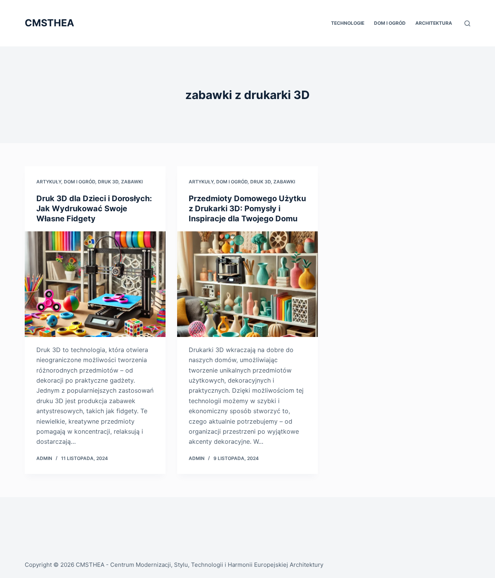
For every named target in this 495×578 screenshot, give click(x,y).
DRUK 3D (108, 182)
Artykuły (48, 182)
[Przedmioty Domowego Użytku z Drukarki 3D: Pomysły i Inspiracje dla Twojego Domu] (247, 284)
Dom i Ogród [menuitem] (390, 23)
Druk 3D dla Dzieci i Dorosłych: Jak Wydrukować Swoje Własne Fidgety (94, 208)
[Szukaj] (467, 23)
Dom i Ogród (79, 182)
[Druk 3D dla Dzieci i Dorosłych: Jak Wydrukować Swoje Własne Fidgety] (95, 284)
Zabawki (132, 182)
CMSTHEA (49, 23)
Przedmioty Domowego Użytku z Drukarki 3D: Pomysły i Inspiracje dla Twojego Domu (247, 208)
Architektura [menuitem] (433, 23)
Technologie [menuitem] (347, 23)
